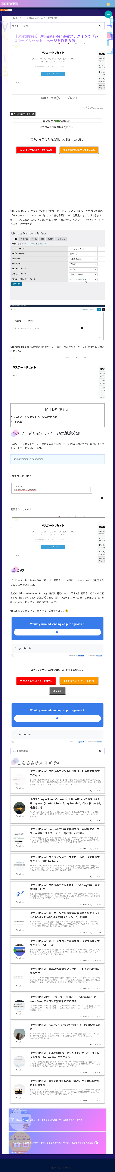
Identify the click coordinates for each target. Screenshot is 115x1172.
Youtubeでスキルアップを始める (36, 150)
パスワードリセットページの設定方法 (36, 417)
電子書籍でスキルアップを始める (79, 150)
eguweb (81, 655)
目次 (53, 409)
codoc (99, 655)
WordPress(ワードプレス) (24, 113)
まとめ (18, 422)
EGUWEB (9, 4)
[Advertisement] (57, 184)
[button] (100, 26)
